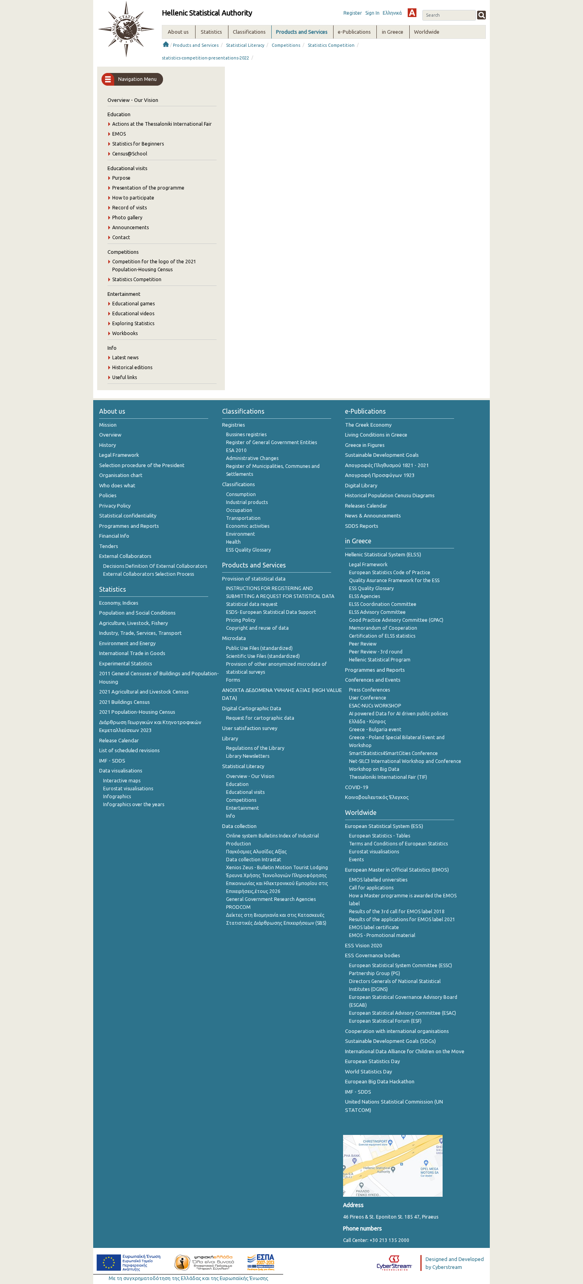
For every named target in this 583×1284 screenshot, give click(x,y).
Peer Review (362, 643)
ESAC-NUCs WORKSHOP (375, 705)
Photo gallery (127, 217)
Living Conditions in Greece (376, 434)
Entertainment (123, 294)
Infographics (117, 796)
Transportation (243, 518)
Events (356, 859)
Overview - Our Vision (132, 100)
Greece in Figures (365, 445)
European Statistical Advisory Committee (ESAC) (402, 1013)
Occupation (239, 510)
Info (112, 348)
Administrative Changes (252, 458)
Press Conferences (369, 689)
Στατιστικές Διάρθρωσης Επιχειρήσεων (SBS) (276, 923)
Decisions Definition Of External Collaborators (155, 566)
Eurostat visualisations (128, 788)
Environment (240, 534)
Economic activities (247, 526)
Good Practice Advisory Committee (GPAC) (396, 620)
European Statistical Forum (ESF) (385, 1020)
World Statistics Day (368, 1071)
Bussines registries (246, 434)
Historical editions (132, 367)
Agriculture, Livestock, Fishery (133, 623)
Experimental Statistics (125, 663)
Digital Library (361, 485)
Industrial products (247, 502)
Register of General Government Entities (271, 442)
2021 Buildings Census (124, 702)
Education (118, 114)
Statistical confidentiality (127, 515)
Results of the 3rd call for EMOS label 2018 (397, 911)
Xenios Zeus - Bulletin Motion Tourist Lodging (277, 867)
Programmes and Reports (129, 526)
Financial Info (114, 536)
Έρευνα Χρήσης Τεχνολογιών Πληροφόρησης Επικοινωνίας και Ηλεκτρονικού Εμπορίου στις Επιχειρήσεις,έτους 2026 (277, 883)
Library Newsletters (247, 756)
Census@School (129, 153)
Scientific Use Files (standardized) (263, 656)
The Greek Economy (368, 424)
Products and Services (196, 45)
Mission (108, 424)
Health (233, 541)
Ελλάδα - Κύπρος (367, 721)
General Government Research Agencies (271, 899)
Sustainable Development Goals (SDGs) (390, 1041)
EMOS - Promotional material (382, 935)
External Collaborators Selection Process (148, 574)
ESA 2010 (236, 450)
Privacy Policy (114, 505)
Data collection (239, 826)
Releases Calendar (366, 505)
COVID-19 (356, 787)
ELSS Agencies (364, 596)
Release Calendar (119, 740)
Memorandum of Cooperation (383, 628)
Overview (110, 434)
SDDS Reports (361, 526)
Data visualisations (120, 770)
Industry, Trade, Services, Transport (140, 633)
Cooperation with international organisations (397, 1031)
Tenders (108, 546)
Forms (233, 679)
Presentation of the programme (148, 187)
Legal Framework (119, 455)
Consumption (241, 494)
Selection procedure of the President (141, 465)
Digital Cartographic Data (251, 708)
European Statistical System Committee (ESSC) (400, 965)
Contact (121, 237)
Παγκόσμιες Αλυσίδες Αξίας (256, 851)
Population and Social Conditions (137, 612)
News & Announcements (373, 515)
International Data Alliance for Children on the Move (404, 1051)
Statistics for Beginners (138, 143)
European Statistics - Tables (379, 835)
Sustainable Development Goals (382, 455)
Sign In (372, 12)
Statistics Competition (331, 45)
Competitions (286, 45)
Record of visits (129, 207)
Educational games (133, 303)
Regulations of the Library (255, 748)
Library (230, 738)
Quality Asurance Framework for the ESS (394, 580)
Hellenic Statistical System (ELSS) (383, 554)
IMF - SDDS (112, 760)
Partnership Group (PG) (374, 973)
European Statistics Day (372, 1061)
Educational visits (127, 168)
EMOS (119, 133)
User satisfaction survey (249, 728)
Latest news (125, 357)
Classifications (238, 484)
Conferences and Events (373, 679)
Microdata (234, 638)
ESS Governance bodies (372, 955)
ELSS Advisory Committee (377, 612)
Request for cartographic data (260, 718)
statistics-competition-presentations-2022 (205, 58)
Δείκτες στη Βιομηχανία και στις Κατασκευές (275, 915)
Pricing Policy (240, 620)
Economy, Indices (118, 603)
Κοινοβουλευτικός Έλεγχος (376, 797)
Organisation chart (120, 475)
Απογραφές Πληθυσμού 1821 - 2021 (387, 465)
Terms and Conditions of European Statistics (398, 843)
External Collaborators (125, 556)
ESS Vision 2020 (363, 945)
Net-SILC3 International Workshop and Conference (405, 761)
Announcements (130, 227)
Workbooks (125, 333)
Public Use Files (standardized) (259, 648)
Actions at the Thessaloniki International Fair (162, 123)
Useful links (124, 377)
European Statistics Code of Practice (389, 572)
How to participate (133, 197)
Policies (108, 495)
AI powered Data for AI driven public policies (398, 713)
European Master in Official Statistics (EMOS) (397, 869)
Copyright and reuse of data (257, 628)
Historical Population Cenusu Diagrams (390, 495)
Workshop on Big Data (374, 769)
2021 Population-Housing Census (137, 712)
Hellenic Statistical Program (379, 659)
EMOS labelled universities (378, 879)
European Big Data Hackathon (379, 1081)
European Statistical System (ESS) (384, 826)
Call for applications (371, 887)
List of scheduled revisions (129, 750)
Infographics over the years (133, 804)
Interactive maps (121, 780)
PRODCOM (238, 907)
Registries (233, 424)
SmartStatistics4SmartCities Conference (393, 753)
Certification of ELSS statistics (382, 635)
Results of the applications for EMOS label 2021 (402, 919)
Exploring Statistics (133, 323)
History (107, 445)
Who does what (117, 485)
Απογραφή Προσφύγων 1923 (379, 475)
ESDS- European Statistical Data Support (271, 612)
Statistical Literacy (245, 45)
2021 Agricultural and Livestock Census (144, 691)
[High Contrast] (412, 12)
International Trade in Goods (132, 653)
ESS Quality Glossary (248, 549)
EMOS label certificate (374, 927)
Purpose (121, 177)
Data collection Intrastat (253, 859)
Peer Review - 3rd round (376, 651)
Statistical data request (252, 604)
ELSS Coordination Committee (382, 604)
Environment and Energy (127, 643)
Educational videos (133, 313)
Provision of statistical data (254, 578)
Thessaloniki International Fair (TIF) (388, 777)
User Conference (367, 697)
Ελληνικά (392, 12)
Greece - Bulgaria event (375, 729)
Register (352, 12)
